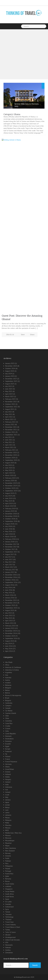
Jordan (7, 805)
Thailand (8, 919)
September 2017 (11, 552)
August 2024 (9, 371)
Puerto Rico (9, 874)
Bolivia (7, 693)
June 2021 (8, 440)
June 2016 (8, 590)
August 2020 (9, 463)
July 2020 (8, 465)
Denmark (8, 736)
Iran (6, 790)
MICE (7, 830)
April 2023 (9, 394)
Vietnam (8, 947)
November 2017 (11, 547)
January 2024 (9, 376)
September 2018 (11, 521)
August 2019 (9, 493)
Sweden (8, 904)
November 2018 (11, 516)
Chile (7, 716)
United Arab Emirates (12, 940)
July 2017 (8, 557)
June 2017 (8, 559)
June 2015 (8, 615)
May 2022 (8, 414)
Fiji (6, 754)
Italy (6, 797)
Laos (7, 810)
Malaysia (8, 820)
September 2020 (11, 460)
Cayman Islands (10, 713)
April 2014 (9, 651)
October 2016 (10, 580)
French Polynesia (11, 762)
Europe (7, 749)
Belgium (8, 688)
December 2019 (11, 483)
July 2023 (8, 386)
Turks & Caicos (10, 932)
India (7, 784)
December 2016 (11, 575)
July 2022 (8, 412)
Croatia (7, 726)
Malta (7, 823)
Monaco (8, 835)
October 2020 (10, 458)
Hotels (7, 777)
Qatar (7, 876)
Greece (7, 772)
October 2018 (10, 519)
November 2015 (11, 603)
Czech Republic (10, 734)
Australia (8, 677)
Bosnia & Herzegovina (13, 695)
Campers (8, 705)
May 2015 (8, 618)
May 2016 (8, 593)
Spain (7, 899)
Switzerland (9, 907)
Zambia (7, 950)
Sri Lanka (8, 902)
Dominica (8, 741)
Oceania (8, 856)
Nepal (7, 846)
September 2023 (11, 381)
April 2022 (9, 417)
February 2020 (10, 478)
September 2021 (11, 435)
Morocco (8, 838)
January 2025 (9, 363)
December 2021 (11, 427)
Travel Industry (10, 925)
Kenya (7, 807)
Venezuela (9, 945)
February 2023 (10, 399)
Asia (6, 675)
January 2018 (9, 542)
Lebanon (8, 815)
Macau (7, 818)
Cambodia (8, 703)
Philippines (9, 866)
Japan (7, 802)
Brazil (7, 698)
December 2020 (11, 452)
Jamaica (7, 800)
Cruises (7, 728)
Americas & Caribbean (13, 667)
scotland (8, 886)
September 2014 (11, 638)
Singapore (8, 889)
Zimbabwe (9, 953)
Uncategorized (10, 937)
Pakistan (8, 861)
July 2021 (8, 437)
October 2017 (10, 549)
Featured (8, 751)
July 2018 (8, 526)
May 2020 (8, 470)
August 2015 (9, 610)
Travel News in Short (12, 927)
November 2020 (11, 455)
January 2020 (9, 480)
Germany (8, 764)
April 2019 (9, 503)
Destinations (9, 739)
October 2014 (10, 636)
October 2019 (10, 488)
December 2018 (11, 514)
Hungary (8, 779)
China (7, 718)
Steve (23, 335)
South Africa (9, 894)
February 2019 (10, 508)
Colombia (8, 721)
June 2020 (8, 468)
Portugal (8, 871)
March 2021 (9, 447)
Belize (7, 690)
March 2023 (9, 396)
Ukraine (7, 935)
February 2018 (10, 539)
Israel (7, 795)
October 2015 (10, 605)
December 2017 (11, 544)
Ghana (32, 335)
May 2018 (8, 531)
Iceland (7, 782)
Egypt (7, 746)
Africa (7, 665)
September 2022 (11, 407)
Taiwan (7, 912)
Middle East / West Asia (13, 833)
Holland (8, 774)
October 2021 (10, 432)
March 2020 (9, 475)
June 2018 (8, 529)
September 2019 (11, 491)
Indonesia (8, 787)
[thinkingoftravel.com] (24, 13)
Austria (7, 680)
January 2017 (9, 572)
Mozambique (9, 840)
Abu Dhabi (8, 662)
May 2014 (8, 649)
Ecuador (8, 744)
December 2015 (11, 600)
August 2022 (9, 409)
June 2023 (8, 389)
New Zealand (10, 851)
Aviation (8, 683)
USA (6, 942)
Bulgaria (8, 700)
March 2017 (9, 567)
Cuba (7, 731)
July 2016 (8, 587)
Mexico (7, 828)
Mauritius (8, 825)
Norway (8, 853)
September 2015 (11, 608)
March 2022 (9, 419)
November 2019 (11, 486)
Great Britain (9, 769)
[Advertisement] (24, 54)
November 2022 (11, 402)
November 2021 (11, 430)
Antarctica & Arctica (12, 670)
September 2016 (11, 582)
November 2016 (11, 577)
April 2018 (9, 534)
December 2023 (11, 379)
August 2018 (9, 524)
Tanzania (8, 914)
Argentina (8, 672)
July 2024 (8, 374)
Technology (9, 917)
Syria (7, 909)
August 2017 (9, 554)
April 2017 (9, 565)
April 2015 (9, 621)
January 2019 (9, 511)
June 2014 (8, 646)
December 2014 (11, 631)
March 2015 (9, 623)
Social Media (9, 891)
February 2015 (10, 626)
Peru (6, 863)
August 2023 (9, 384)
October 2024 (10, 368)
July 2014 (8, 643)
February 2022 (10, 422)
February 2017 (10, 570)
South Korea (9, 896)
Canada (7, 708)
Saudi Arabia (9, 884)
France (7, 759)
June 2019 (8, 498)
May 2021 (8, 442)
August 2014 (9, 641)
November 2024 (11, 366)
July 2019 (8, 496)
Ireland (7, 792)
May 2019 (8, 501)
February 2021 (10, 450)
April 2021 (9, 445)
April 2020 (9, 473)
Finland (7, 756)
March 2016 (9, 595)
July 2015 (8, 613)
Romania (8, 879)
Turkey (7, 930)
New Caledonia (10, 848)
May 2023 (8, 391)
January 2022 (9, 424)
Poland (7, 868)
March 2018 (9, 536)
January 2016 (9, 598)
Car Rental (8, 711)
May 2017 (8, 562)
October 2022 (10, 404)
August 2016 (9, 585)
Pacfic (7, 858)
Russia (7, 881)
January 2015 (9, 628)
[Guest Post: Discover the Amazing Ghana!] (24, 225)
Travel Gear (9, 922)
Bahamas (8, 685)
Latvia (7, 812)
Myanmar (8, 843)
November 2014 (11, 633)
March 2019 (9, 506)
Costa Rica (8, 723)
